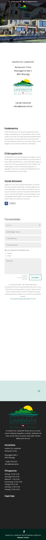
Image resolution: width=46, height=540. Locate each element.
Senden (35, 277)
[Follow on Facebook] (6, 203)
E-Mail (9, 256)
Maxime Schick (23, 537)
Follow (12, 203)
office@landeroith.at (12, 464)
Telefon (9, 253)
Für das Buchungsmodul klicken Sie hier (23, 299)
